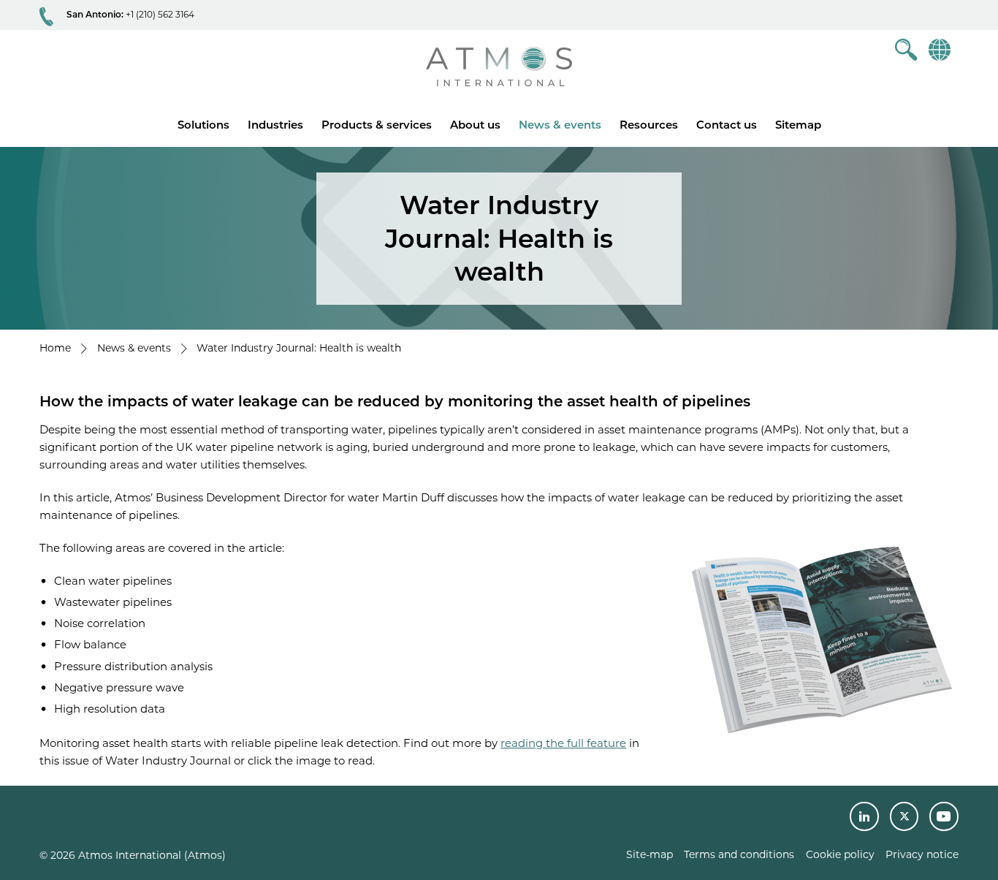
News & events (560, 125)
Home (55, 347)
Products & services (376, 125)
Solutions (203, 125)
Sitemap (798, 125)
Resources (649, 125)
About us (475, 125)
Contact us (726, 125)
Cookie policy (840, 854)
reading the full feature (563, 743)
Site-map (649, 854)
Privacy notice (922, 854)
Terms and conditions (739, 854)
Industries (275, 125)
